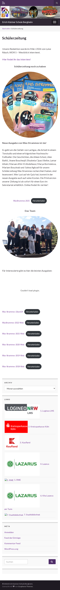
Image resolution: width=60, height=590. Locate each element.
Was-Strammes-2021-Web (13, 333)
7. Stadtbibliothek (31, 514)
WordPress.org (11, 549)
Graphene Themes (25, 586)
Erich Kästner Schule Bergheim (17, 22)
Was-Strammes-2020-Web (13, 344)
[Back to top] (53, 583)
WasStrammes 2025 (21, 201)
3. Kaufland (25, 442)
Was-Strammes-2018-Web (13, 366)
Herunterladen (39, 201)
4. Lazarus (44, 464)
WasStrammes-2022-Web (13, 322)
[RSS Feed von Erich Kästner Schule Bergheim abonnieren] (3, 2)
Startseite (6, 28)
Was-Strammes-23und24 (12, 312)
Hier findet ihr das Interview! (16, 59)
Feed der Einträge (12, 538)
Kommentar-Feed (12, 543)
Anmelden (9, 532)
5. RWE (17, 480)
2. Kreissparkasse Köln (38, 426)
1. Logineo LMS (47, 411)
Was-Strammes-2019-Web (13, 355)
